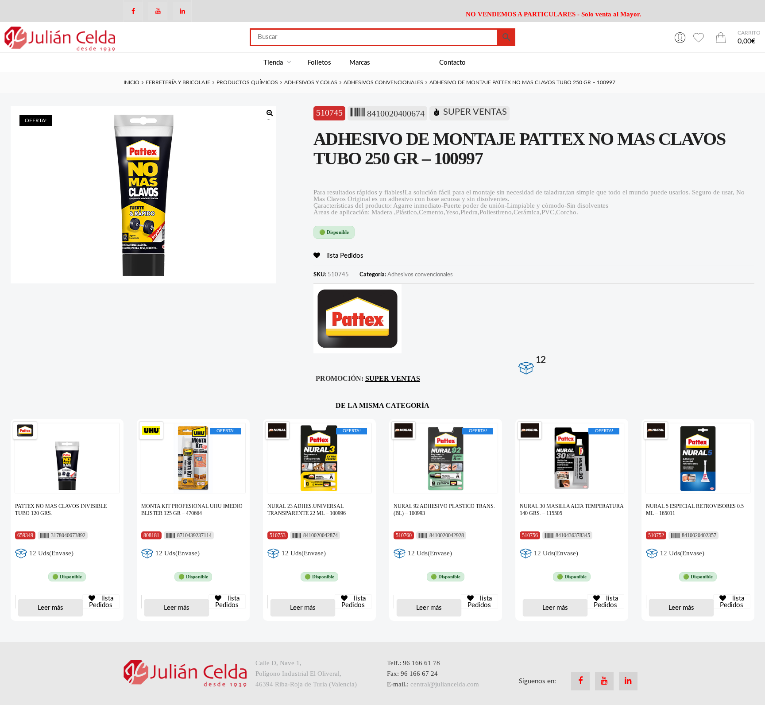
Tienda (274, 62)
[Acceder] (680, 37)
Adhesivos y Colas (310, 82)
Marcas (359, 62)
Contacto (452, 62)
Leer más (50, 607)
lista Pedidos (344, 255)
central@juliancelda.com (444, 684)
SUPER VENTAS (475, 112)
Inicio (131, 82)
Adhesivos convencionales (383, 82)
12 (540, 359)
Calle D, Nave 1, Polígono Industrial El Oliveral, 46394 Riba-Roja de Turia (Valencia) (306, 673)
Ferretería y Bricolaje (178, 82)
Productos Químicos (247, 82)
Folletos (319, 62)
